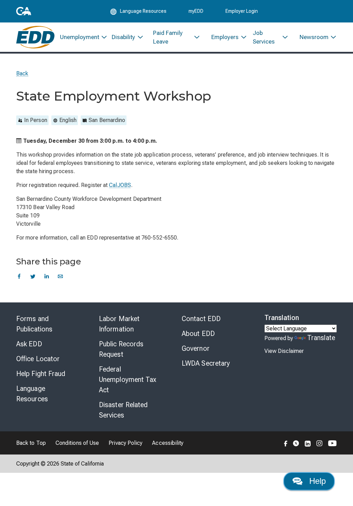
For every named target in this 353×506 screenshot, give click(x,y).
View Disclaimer (284, 351)
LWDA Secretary (206, 363)
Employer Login (241, 11)
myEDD (196, 11)
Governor (196, 348)
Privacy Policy (125, 443)
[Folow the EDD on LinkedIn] (308, 443)
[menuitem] (80, 37)
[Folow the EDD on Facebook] (286, 443)
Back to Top (31, 443)
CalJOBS (120, 185)
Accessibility (167, 443)
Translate (321, 338)
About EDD (198, 333)
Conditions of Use (77, 443)
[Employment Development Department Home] (35, 37)
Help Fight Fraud (40, 373)
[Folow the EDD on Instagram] (319, 443)
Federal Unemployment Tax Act (128, 379)
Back (22, 73)
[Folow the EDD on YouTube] (332, 443)
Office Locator (38, 359)
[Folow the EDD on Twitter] (296, 443)
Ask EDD (29, 344)
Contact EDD (201, 319)
